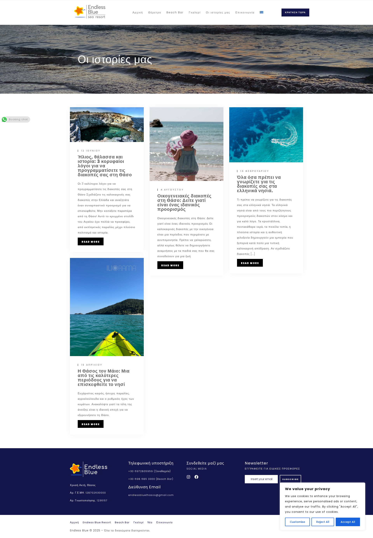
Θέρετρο (154, 12)
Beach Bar (175, 12)
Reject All (322, 522)
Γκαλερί (195, 12)
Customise (297, 522)
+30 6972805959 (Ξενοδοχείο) (149, 471)
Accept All (348, 522)
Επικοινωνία (244, 12)
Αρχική (137, 12)
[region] (322, 506)
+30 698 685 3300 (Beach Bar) (150, 479)
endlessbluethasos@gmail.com (151, 495)
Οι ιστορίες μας (218, 12)
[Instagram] (188, 477)
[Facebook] (196, 477)
